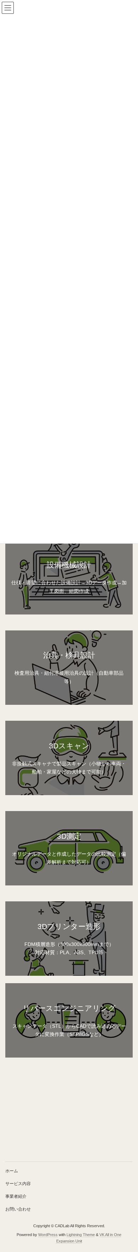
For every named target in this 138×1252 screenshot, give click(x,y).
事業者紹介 (16, 1196)
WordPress (48, 1235)
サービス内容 (18, 1183)
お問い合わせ (18, 1209)
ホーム (11, 1170)
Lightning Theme (81, 1235)
